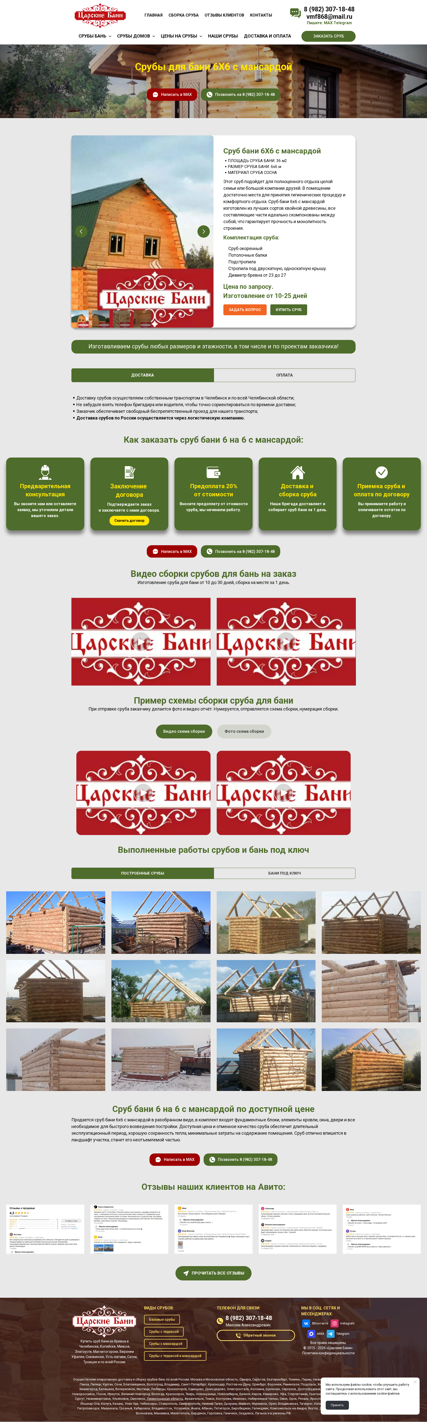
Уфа (283, 1394)
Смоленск (137, 1399)
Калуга (106, 1403)
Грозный (125, 1408)
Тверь (190, 1394)
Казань (118, 1403)
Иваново (239, 1399)
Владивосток (162, 1408)
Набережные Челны (263, 1399)
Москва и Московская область (214, 1379)
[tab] (142, 375)
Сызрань (230, 1403)
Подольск (308, 1384)
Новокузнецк (206, 1394)
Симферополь (189, 1403)
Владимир (172, 1384)
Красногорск (177, 1389)
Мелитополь (180, 1413)
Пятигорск (222, 1408)
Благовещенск (134, 1384)
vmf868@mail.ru (329, 16)
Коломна (257, 1389)
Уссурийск (182, 1408)
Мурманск (259, 1403)
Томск (209, 1399)
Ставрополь (168, 1403)
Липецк (95, 1384)
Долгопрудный (309, 1389)
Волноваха (144, 1413)
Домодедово (215, 1389)
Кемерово (270, 1394)
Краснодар (216, 1384)
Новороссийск (83, 1394)
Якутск (313, 1408)
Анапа (195, 1408)
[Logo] (100, 15)
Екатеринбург (277, 1379)
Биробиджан (241, 1408)
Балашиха (106, 1389)
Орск (293, 1399)
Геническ (230, 1413)
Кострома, (224, 1399)
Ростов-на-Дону (238, 1384)
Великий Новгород (135, 1394)
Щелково (273, 1389)
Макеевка (161, 1413)
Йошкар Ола (90, 1403)
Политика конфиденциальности (328, 1353)
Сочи (118, 1384)
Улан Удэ (131, 1403)
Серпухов (289, 1389)
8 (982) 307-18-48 (329, 9)
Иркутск (113, 1394)
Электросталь (238, 1389)
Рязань (303, 1399)
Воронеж (274, 1384)
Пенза (84, 1384)
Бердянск (198, 1413)
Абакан (207, 1408)
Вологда (157, 1394)
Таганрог (306, 1403)
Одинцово (196, 1389)
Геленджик (260, 1408)
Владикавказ (288, 1403)
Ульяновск (120, 1399)
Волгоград (155, 1384)
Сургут (80, 1399)
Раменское (291, 1384)
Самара (245, 1379)
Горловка (214, 1413)
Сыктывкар (318, 1394)
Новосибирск (227, 1394)
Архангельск (194, 1399)
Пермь (307, 1379)
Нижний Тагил (212, 1403)
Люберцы (158, 1389)
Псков (101, 1394)
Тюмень (294, 1379)
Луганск (261, 1413)
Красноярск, (175, 1394)
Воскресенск (125, 1389)
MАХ (328, 23)
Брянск (244, 1394)
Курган (108, 1384)
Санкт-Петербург (194, 1384)
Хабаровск (142, 1408)
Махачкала (109, 1408)
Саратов (258, 1379)
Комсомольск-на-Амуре (288, 1408)
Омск (284, 1399)
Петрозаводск (88, 1408)
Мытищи (143, 1389)
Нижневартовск (98, 1399)
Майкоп (244, 1403)
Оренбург (259, 1384)
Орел (273, 1403)
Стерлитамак (298, 1394)
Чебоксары (148, 1403)
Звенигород (88, 1389)
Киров (256, 1394)
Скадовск (246, 1413)
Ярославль (318, 1399)
